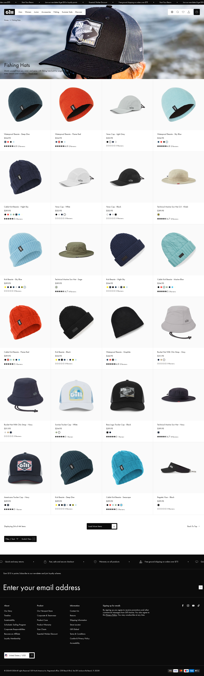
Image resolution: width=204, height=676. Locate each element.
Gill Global (74, 629)
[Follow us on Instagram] (188, 605)
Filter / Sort (10, 539)
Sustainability (9, 620)
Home (6, 20)
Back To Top (192, 526)
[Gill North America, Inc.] (9, 12)
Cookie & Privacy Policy (80, 638)
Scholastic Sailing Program (15, 624)
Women (28, 12)
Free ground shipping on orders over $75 (133, 2)
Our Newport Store (45, 610)
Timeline (7, 615)
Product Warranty (44, 624)
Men (20, 12)
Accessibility (75, 643)
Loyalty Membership (12, 638)
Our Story (8, 610)
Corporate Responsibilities (14, 629)
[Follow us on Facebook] (183, 605)
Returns (73, 615)
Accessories (46, 12)
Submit (202, 587)
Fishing (56, 12)
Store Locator (75, 624)
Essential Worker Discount (98, 2)
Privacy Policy (111, 615)
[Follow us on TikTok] (198, 605)
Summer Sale (67, 12)
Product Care (42, 620)
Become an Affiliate (12, 633)
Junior (36, 12)
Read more (33, 73)
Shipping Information (78, 620)
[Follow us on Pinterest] (193, 605)
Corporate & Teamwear (46, 615)
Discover (78, 12)
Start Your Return (27, 2)
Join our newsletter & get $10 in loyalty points (61, 2)
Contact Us (74, 610)
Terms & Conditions (77, 633)
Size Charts (41, 629)
